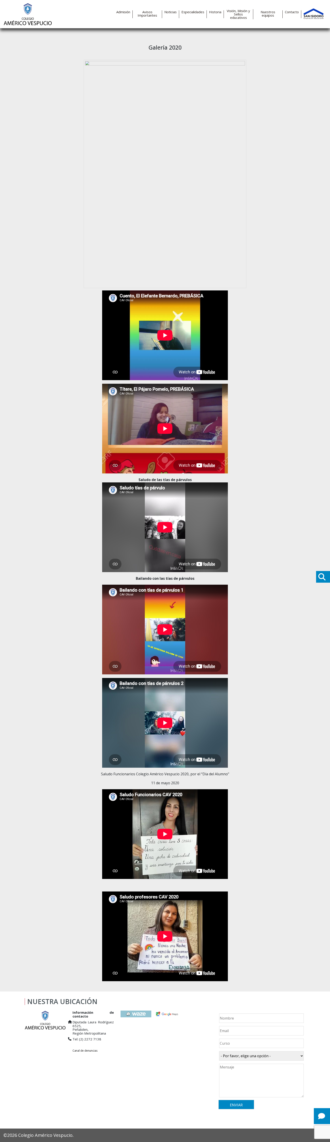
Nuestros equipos (268, 13)
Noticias (170, 12)
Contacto (292, 12)
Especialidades (192, 12)
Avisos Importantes (147, 13)
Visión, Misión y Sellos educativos (238, 14)
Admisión (123, 12)
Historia (215, 12)
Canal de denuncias (85, 1051)
